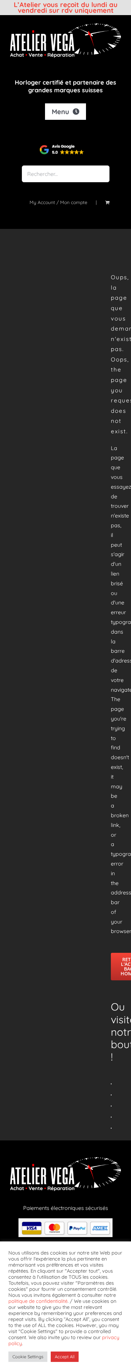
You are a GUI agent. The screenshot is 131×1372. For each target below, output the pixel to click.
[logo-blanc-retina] (65, 26)
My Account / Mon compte (58, 202)
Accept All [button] (65, 1356)
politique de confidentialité (38, 1301)
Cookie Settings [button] (27, 1356)
